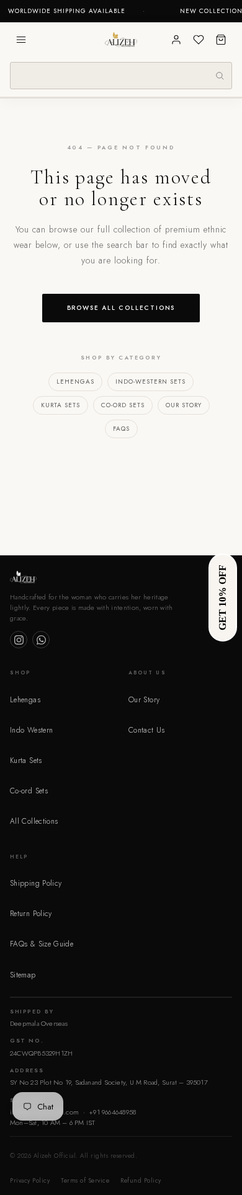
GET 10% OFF (222, 597)
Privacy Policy (30, 1180)
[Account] (176, 40)
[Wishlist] (198, 40)
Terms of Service (85, 1180)
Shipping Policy (35, 883)
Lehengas (75, 381)
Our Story (184, 405)
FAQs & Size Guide (41, 944)
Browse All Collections (121, 307)
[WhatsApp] (41, 639)
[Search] (219, 75)
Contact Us (146, 730)
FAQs (121, 428)
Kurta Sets (60, 405)
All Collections (34, 821)
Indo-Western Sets (150, 381)
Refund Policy (140, 1180)
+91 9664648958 (112, 1112)
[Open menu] (21, 40)
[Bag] (221, 40)
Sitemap (23, 975)
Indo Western (31, 730)
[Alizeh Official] (121, 39)
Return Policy (31, 913)
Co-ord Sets (123, 405)
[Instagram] (18, 639)
